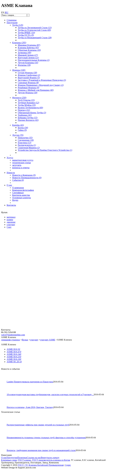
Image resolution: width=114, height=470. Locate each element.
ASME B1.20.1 (14, 362)
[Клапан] (18, 262)
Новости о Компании (24, 175)
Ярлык (25, 340)
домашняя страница (10, 340)
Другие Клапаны (28, 62)
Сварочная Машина (29, 147)
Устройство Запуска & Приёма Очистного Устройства (45, 150)
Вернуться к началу (50, 457)
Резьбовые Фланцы (28, 87)
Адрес (68, 465)
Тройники (25, 115)
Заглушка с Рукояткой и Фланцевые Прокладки (42, 80)
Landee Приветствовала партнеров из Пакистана (30, 382)
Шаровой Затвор (28, 55)
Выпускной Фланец (29, 77)
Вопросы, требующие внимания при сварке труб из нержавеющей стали (41, 450)
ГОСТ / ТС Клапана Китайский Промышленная (41, 465)
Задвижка (24, 52)
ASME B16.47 (14, 352)
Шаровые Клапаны (29, 45)
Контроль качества (21, 195)
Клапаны (19, 42)
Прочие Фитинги (28, 120)
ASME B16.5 (13, 349)
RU (6, 12)
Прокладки (25, 137)
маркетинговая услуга (22, 160)
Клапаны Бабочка (28, 47)
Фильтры (24, 65)
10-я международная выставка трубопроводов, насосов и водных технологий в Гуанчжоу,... (50, 394)
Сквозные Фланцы (28, 82)
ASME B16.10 (14, 359)
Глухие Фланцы (27, 72)
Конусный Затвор (28, 57)
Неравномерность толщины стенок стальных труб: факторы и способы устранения (46, 437)
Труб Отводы (26, 100)
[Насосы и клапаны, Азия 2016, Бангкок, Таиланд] (5, 405)
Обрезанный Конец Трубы (32, 112)
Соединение (26, 140)
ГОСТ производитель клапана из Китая (51, 460)
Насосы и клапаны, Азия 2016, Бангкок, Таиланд (30, 407)
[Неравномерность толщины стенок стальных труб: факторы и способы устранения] (5, 435)
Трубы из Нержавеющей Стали (35, 37)
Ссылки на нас (34, 457)
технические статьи (21, 162)
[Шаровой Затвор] (18, 295)
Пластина (24, 142)
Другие (17, 135)
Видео (15, 200)
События (18, 180)
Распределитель (27, 145)
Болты (23, 127)
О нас (4, 457)
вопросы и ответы (20, 167)
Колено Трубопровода (30, 107)
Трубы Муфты (27, 105)
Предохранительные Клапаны (33, 60)
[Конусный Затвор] (18, 328)
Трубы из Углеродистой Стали (34, 30)
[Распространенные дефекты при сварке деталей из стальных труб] (5, 423)
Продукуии (12, 457)
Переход (24, 110)
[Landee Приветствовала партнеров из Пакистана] (5, 380)
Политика (22, 457)
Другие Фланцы (27, 92)
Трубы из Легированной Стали (35, 27)
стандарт (34, 340)
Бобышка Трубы (27, 117)
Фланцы (18, 70)
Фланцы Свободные (29, 75)
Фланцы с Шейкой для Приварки (36, 90)
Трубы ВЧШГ (26, 32)
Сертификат (18, 192)
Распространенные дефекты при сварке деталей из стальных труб (38, 425)
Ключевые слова (9, 460)
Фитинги (19, 97)
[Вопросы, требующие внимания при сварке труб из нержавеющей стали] (5, 448)
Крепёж (18, 125)
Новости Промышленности (26, 177)
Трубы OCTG (26, 35)
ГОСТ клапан (24, 460)
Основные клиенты (21, 197)
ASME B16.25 (14, 357)
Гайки (22, 130)
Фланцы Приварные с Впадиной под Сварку (41, 85)
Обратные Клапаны (29, 50)
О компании (18, 187)
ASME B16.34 (14, 354)
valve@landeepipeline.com (13, 335)
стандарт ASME (47, 340)
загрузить (16, 165)
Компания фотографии (23, 190)
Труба (17, 25)
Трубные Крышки (28, 102)
